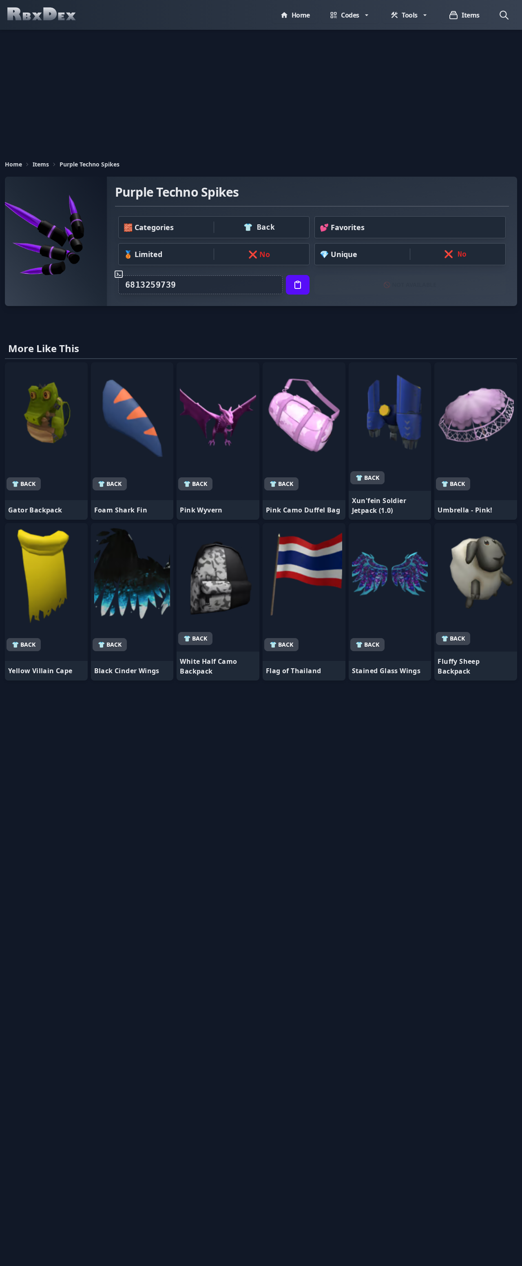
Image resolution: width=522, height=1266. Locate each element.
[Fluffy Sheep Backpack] (475, 602)
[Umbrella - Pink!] (475, 441)
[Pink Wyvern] (218, 441)
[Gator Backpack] (46, 441)
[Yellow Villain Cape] (46, 602)
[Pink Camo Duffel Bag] (304, 441)
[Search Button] (504, 15)
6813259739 (150, 285)
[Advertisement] (261, 91)
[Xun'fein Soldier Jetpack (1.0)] (390, 441)
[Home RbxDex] (50, 15)
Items (41, 164)
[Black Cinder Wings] (132, 602)
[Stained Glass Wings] (390, 602)
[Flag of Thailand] (304, 602)
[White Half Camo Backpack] (218, 602)
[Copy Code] (298, 285)
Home (13, 164)
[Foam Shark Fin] (132, 441)
